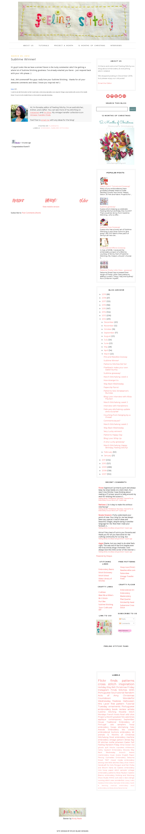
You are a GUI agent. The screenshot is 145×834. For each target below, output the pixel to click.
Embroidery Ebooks (121, 750)
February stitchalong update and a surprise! (117, 410)
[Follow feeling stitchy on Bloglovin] (124, 632)
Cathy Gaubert (104, 750)
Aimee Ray (129, 740)
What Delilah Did (127, 745)
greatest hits (118, 717)
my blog (47, 112)
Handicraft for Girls (106, 765)
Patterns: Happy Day (113, 435)
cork (116, 778)
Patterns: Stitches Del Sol (115, 364)
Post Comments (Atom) (31, 213)
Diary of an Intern (127, 763)
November (109, 326)
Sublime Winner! (111, 360)
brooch (122, 752)
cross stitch (107, 684)
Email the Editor (105, 83)
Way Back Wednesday (114, 384)
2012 (104, 319)
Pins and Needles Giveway (115, 357)
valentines (129, 717)
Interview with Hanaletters (116, 406)
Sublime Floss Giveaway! (110, 227)
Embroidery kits (116, 730)
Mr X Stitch (103, 598)
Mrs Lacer (103, 703)
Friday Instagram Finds (116, 688)
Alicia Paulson (122, 773)
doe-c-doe (123, 778)
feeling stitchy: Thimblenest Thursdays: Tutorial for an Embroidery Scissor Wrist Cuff (116, 499)
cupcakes (120, 747)
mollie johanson (116, 742)
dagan (101, 543)
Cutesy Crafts (129, 780)
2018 (104, 298)
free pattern (117, 703)
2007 (104, 474)
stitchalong (123, 727)
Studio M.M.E (108, 778)
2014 (104, 312)
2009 (104, 467)
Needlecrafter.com (127, 570)
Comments (125, 623)
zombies (110, 788)
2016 (104, 305)
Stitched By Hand (127, 602)
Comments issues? (112, 421)
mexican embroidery (119, 785)
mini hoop (102, 770)
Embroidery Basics (106, 569)
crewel (131, 730)
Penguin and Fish (121, 765)
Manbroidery (125, 596)
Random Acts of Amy (116, 694)
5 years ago (122, 510)
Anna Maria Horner (120, 788)
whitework (129, 747)
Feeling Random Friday (108, 745)
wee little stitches (111, 763)
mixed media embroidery (122, 760)
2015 (104, 308)
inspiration (126, 684)
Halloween (128, 701)
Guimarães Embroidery (116, 758)
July (106, 340)
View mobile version (51, 207)
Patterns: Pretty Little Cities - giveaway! (116, 270)
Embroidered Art (127, 590)
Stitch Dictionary (105, 572)
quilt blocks (110, 747)
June (106, 343)
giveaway (45, 128)
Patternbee (124, 573)
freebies (116, 701)
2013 (104, 315)
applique (102, 719)
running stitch (104, 780)
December (109, 322)
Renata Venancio (105, 515)
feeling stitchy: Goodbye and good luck (111, 528)
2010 (104, 463)
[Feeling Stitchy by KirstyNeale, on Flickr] (72, 816)
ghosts (101, 747)
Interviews (116, 45)
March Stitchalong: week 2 (116, 424)
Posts (123, 619)
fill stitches (103, 742)
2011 (104, 460)
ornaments (114, 706)
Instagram (34, 112)
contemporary (115, 719)
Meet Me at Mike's (106, 595)
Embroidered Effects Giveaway (112, 248)
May (106, 347)
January (108, 455)
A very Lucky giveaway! (114, 442)
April (106, 350)
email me (45, 120)
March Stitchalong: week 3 (116, 402)
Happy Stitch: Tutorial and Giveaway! (115, 186)
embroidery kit (127, 732)
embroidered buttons (108, 732)
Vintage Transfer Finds (40, 115)
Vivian (101, 488)
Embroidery (125, 593)
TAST (107, 760)
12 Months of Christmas (91, 45)
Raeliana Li (103, 505)
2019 (104, 294)
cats (112, 724)
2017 (104, 301)
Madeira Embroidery (105, 783)
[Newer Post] (18, 202)
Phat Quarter (125, 599)
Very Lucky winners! (113, 431)
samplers (121, 724)
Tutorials (44, 45)
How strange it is (111, 380)
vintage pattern (116, 740)
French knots (113, 714)
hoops (113, 727)
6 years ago (128, 528)
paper (111, 770)
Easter (127, 742)
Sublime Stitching (60, 128)
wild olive (130, 714)
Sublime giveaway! (107, 207)
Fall (132, 742)
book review (119, 709)
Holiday (102, 687)
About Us (28, 45)
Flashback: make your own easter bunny (116, 368)
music (112, 755)
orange (131, 778)
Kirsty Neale (77, 818)
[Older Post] (83, 202)
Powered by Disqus (104, 556)
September (109, 333)
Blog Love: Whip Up (113, 438)
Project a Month (63, 45)
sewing (101, 763)
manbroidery (103, 755)
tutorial (120, 692)
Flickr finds (108, 680)
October (108, 329)
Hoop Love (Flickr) (127, 567)
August (107, 336)
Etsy (109, 687)
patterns (128, 680)
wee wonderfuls (117, 780)
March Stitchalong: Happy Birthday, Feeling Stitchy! (116, 446)
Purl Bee (102, 601)
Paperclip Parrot (111, 387)
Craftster (102, 592)
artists (131, 709)
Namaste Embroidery (122, 783)
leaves (131, 752)
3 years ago (122, 500)
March (107, 354)
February (108, 452)
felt (113, 687)
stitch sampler (121, 770)
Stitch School (104, 576)
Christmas (121, 687)
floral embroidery (117, 737)
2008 (104, 471)
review (118, 755)
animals (101, 735)
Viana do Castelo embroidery (121, 768)
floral (122, 714)
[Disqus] (51, 167)
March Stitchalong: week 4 (116, 377)
